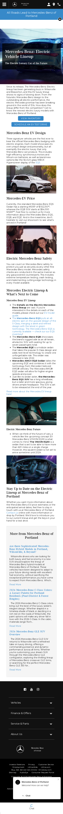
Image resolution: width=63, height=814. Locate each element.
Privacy (31, 764)
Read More (15, 584)
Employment (18, 767)
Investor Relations (17, 764)
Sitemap (12, 772)
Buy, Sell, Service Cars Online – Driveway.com (31, 770)
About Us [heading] (16, 734)
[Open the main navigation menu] (4, 4)
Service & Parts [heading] (20, 723)
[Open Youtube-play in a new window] (31, 689)
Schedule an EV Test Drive (30, 124)
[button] (60, 19)
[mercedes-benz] (14, 4)
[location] (54, 4)
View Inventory (31, 118)
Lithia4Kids (33, 767)
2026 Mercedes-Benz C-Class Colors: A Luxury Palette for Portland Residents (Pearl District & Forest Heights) (30, 594)
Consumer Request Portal (43, 772)
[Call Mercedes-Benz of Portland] (59, 4)
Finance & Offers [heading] (21, 713)
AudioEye (24, 772)
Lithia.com (45, 767)
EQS (38, 162)
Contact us (12, 512)
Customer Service (46, 764)
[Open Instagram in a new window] (38, 689)
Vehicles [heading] (16, 702)
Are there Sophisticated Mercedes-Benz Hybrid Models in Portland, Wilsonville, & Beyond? (29, 549)
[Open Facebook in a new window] (25, 689)
